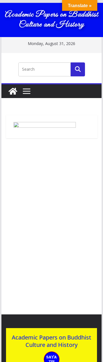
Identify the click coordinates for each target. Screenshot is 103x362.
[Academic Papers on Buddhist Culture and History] (13, 91)
